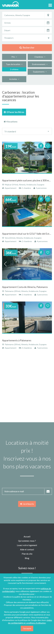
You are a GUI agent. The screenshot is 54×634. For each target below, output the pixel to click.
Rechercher (28, 47)
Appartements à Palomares (16, 340)
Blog (27, 558)
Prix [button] (13, 57)
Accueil (27, 536)
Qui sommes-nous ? (27, 541)
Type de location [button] (13, 64)
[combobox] (27, 37)
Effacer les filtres (15, 112)
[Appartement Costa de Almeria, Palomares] (27, 264)
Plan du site (27, 553)
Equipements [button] (39, 71)
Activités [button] (13, 79)
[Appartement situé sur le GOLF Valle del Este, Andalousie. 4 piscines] (27, 211)
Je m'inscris (28, 504)
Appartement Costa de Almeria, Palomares (25, 286)
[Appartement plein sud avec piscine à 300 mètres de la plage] (27, 157)
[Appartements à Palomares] (27, 317)
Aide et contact (27, 549)
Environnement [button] (39, 64)
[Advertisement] (27, 387)
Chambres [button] (39, 57)
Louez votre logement (27, 545)
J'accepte (27, 628)
